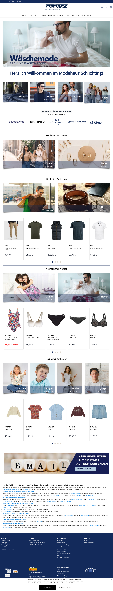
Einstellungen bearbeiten (65, 587)
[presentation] (4, 44)
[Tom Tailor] (56, 122)
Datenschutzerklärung (70, 583)
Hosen (62, 495)
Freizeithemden (91, 499)
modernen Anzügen (77, 499)
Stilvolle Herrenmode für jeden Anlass (14, 497)
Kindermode (26, 489)
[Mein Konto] (102, 7)
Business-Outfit (75, 493)
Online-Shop (7, 527)
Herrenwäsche (93, 505)
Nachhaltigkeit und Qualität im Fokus (14, 519)
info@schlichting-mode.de (36, 542)
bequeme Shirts (90, 495)
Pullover (53, 501)
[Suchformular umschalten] (97, 7)
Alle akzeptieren (48, 587)
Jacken (53, 495)
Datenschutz (60, 546)
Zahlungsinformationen (63, 553)
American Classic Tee (32, 248)
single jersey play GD (75, 248)
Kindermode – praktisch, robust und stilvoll (16, 513)
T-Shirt (7, 429)
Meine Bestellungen (62, 575)
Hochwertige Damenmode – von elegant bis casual (18, 491)
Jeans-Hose (72, 429)
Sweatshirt (50, 429)
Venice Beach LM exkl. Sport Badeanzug (11, 338)
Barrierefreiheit (61, 548)
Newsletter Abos (61, 577)
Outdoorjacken (7, 501)
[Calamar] (96, 122)
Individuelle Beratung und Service (13, 523)
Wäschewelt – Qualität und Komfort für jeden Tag (18, 503)
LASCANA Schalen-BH (32, 338)
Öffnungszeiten (5, 540)
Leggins (92, 429)
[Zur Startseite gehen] (56, 7)
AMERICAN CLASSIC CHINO (11, 249)
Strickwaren (78, 495)
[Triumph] (16, 122)
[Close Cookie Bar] (111, 580)
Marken (39, 521)
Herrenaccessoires (65, 501)
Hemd (28, 429)
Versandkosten (61, 542)
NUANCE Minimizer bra (97, 338)
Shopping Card (5, 544)
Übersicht (59, 569)
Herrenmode (15, 489)
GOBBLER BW (51, 248)
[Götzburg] (36, 122)
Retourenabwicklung (62, 544)
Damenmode (7, 489)
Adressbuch (60, 573)
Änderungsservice (94, 525)
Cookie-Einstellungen (62, 557)
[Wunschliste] (106, 7)
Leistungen (4, 542)
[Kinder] (56, 44)
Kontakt (86, 540)
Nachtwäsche (7, 507)
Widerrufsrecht (61, 551)
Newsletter (4, 546)
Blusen (58, 495)
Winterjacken (85, 515)
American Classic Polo (97, 248)
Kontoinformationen (62, 571)
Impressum (59, 540)
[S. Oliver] (76, 122)
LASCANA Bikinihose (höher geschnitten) (53, 338)
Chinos (49, 501)
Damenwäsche (83, 505)
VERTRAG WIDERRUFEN (8, 548)
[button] (52, 262)
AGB (57, 555)
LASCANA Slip (73, 338)
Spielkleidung (69, 515)
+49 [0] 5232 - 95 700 (14, 1)
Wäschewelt (11, 505)
